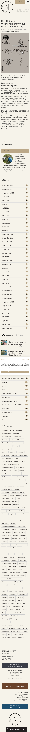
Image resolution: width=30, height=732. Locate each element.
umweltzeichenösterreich (18, 492)
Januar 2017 (6, 287)
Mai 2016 (5, 317)
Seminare (10, 625)
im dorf (11, 551)
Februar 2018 (7, 260)
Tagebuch (4, 572)
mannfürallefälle (23, 529)
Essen (21, 622)
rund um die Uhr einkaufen (18, 575)
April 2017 (5, 279)
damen (18, 514)
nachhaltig (4, 495)
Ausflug (13, 603)
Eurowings (17, 609)
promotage (20, 452)
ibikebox (24, 507)
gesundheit (5, 430)
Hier (8, 126)
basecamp (5, 514)
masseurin (24, 544)
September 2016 (8, 302)
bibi (3, 458)
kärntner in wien (23, 455)
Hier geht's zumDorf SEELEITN (15, 706)
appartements (21, 557)
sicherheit (4, 554)
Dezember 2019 (8, 238)
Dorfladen (24, 572)
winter (10, 585)
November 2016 (8, 294)
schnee (22, 585)
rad (9, 510)
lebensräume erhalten (13, 464)
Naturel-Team (5, 622)
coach (11, 473)
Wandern (5, 408)
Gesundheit (5, 439)
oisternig (4, 585)
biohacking (16, 433)
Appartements (22, 566)
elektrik (11, 554)
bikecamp (14, 510)
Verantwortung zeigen (9, 393)
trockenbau (23, 535)
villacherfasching (18, 591)
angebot (12, 514)
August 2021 (6, 204)
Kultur (24, 603)
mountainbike (16, 507)
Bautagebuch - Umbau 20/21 (12, 405)
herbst (16, 585)
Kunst (8, 606)
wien (25, 449)
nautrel (19, 547)
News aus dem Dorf (15, 572)
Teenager (5, 416)
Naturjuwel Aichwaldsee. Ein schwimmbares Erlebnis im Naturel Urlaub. (18, 353)
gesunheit (4, 473)
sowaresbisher (15, 544)
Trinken (4, 625)
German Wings (6, 637)
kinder (20, 449)
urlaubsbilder (11, 486)
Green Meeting (19, 625)
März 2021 (6, 223)
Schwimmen (15, 622)
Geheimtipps (6, 397)
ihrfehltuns (8, 532)
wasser (4, 446)
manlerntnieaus (6, 538)
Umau (9, 569)
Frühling (25, 631)
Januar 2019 (6, 253)
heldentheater (5, 560)
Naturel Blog (7, 7)
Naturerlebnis (7, 412)
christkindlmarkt (22, 594)
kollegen (13, 523)
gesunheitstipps (6, 449)
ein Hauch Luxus (6, 535)
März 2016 (6, 324)
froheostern (15, 560)
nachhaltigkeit (12, 566)
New (3, 612)
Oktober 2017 (7, 264)
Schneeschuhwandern (18, 634)
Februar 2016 (7, 328)
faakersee (14, 455)
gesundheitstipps (6, 433)
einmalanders (20, 486)
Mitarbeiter (11, 600)
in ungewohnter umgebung (9, 526)
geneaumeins (17, 436)
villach (10, 591)
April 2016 (5, 321)
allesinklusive (15, 517)
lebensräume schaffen (8, 467)
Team (22, 517)
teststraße (4, 551)
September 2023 (8, 193)
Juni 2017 (5, 272)
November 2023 (8, 185)
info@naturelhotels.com (10, 659)
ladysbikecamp (6, 517)
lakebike (21, 510)
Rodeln (13, 631)
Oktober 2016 (7, 298)
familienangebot (6, 476)
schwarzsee (5, 588)
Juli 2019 (5, 249)
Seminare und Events (9, 401)
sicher (3, 547)
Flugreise (10, 609)
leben (9, 446)
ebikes (4, 510)
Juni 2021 (5, 212)
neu (20, 538)
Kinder (15, 470)
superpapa (17, 473)
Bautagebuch (21, 526)
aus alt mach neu (6, 563)
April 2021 (5, 219)
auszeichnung (5, 492)
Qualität (13, 615)
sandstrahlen (22, 563)
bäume (4, 470)
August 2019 (6, 245)
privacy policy (25, 359)
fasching (4, 591)
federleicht (22, 532)
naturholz (4, 566)
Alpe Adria (11, 597)
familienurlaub (5, 455)
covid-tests (18, 551)
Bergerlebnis (5, 603)
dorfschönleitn (5, 529)
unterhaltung (9, 458)
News (17, 31)
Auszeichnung (16, 606)
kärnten (14, 449)
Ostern (19, 631)
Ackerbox (4, 581)
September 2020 (8, 234)
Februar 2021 (7, 227)
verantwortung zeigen (19, 461)
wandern (14, 538)
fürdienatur (16, 504)
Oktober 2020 (7, 230)
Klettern (4, 628)
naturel (19, 588)
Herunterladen (8, 92)
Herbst (20, 581)
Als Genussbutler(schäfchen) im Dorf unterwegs (17, 343)
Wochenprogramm (7, 144)
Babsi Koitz (21, 637)
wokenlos (15, 535)
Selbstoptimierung (6, 436)
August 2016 (6, 306)
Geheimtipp (5, 619)
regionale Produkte (7, 578)
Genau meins (10, 442)
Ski (23, 606)
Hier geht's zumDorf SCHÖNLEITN (15, 665)
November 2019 (8, 242)
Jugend (25, 476)
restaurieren (23, 560)
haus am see (5, 483)
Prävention (19, 600)
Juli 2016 (5, 309)
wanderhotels (12, 581)
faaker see (22, 480)
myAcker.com (17, 578)
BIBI (21, 347)
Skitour (22, 612)
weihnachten (13, 594)
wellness (4, 541)
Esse (3, 442)
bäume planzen (20, 467)
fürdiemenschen (6, 507)
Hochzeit (4, 600)
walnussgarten (6, 501)
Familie (19, 603)
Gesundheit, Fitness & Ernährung (13, 378)
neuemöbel (12, 557)
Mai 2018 (5, 257)
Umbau (20, 569)
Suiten (3, 569)
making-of (16, 489)
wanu (13, 498)
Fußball (16, 612)
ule (3, 532)
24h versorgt (5, 575)
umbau (13, 520)
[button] (4, 359)
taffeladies (25, 514)
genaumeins (19, 442)
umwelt (4, 464)
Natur (16, 458)
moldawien (14, 501)
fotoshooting (24, 483)
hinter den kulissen (7, 489)
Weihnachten (20, 615)
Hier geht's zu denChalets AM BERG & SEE (15, 686)
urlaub (9, 470)
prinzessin (4, 594)
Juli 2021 (5, 208)
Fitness (12, 430)
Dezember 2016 (8, 290)
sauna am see (14, 483)
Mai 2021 (5, 215)
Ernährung (19, 430)
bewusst (12, 495)
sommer (26, 588)
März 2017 (6, 283)
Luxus (14, 569)
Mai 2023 (5, 200)
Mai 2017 (5, 275)
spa (24, 538)
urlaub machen (11, 547)
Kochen (19, 628)
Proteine (12, 439)
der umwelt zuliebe (7, 461)
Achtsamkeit (20, 439)
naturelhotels (5, 520)
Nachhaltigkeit (5, 498)
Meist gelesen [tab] (9, 335)
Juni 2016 (5, 313)
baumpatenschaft (6, 504)
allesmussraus (12, 541)
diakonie (25, 495)
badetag (18, 495)
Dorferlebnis (10, 31)
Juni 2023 (5, 197)
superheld (14, 529)
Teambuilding (5, 631)
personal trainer (17, 476)
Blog (9, 634)
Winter (4, 609)
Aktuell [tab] (20, 335)
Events (25, 628)
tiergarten (4, 452)
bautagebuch (20, 520)
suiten (15, 532)
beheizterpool (5, 544)
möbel (14, 563)
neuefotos (4, 557)
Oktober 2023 (7, 189)
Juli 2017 (5, 268)
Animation (4, 480)
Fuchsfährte (12, 628)
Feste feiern (19, 597)
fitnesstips (15, 446)
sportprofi (21, 470)
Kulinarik (5, 382)
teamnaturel (5, 523)
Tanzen (14, 637)
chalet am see (13, 480)
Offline (4, 634)
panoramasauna (23, 541)
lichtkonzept (19, 554)
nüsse (18, 498)
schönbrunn (13, 452)
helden (4, 486)
